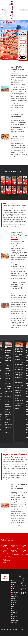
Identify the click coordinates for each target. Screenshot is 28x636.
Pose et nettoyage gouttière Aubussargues (15, 552)
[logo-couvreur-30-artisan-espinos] (3, 9)
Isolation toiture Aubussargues (6, 552)
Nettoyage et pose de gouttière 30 (14, 598)
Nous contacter (17, 57)
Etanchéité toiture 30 (14, 583)
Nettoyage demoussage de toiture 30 (14, 592)
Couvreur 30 (14, 580)
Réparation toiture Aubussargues (6, 547)
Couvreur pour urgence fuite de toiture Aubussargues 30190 (6, 559)
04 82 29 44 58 (23, 589)
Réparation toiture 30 (14, 617)
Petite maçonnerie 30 (14, 612)
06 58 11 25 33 (23, 593)
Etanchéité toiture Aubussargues (15, 547)
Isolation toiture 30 (13, 587)
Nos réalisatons (6, 57)
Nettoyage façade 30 (13, 603)
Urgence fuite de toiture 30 (14, 621)
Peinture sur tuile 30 (14, 607)
